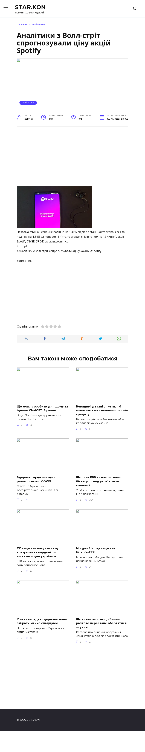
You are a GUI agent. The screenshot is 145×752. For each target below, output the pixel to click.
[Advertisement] (72, 157)
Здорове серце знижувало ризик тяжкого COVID (38, 479)
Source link (24, 261)
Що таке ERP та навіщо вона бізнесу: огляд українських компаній (98, 481)
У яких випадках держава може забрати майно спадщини (42, 621)
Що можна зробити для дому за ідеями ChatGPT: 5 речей (42, 408)
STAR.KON (30, 7)
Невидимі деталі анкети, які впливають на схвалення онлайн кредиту (102, 410)
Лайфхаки (28, 102)
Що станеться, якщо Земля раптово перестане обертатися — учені (101, 623)
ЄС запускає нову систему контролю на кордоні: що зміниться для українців (38, 552)
